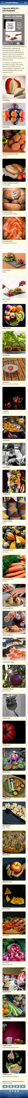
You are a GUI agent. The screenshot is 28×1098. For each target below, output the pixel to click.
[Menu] (25, 3)
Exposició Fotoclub (15, 12)
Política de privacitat (18, 1093)
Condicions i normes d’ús (14, 1094)
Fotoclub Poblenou (11, 3)
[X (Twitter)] (11, 1086)
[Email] (22, 1086)
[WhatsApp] (16, 1086)
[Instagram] (18, 1091)
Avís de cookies (8, 1093)
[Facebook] (5, 1086)
